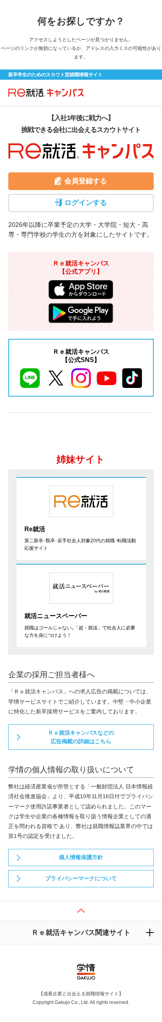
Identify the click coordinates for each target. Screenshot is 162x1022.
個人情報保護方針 (81, 857)
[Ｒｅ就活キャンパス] (43, 92)
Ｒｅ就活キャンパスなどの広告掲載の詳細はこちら (81, 736)
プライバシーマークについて (81, 878)
